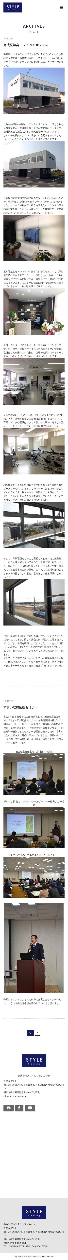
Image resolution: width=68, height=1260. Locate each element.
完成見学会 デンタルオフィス (25, 45)
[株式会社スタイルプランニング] (12, 7)
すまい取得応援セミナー (20, 707)
